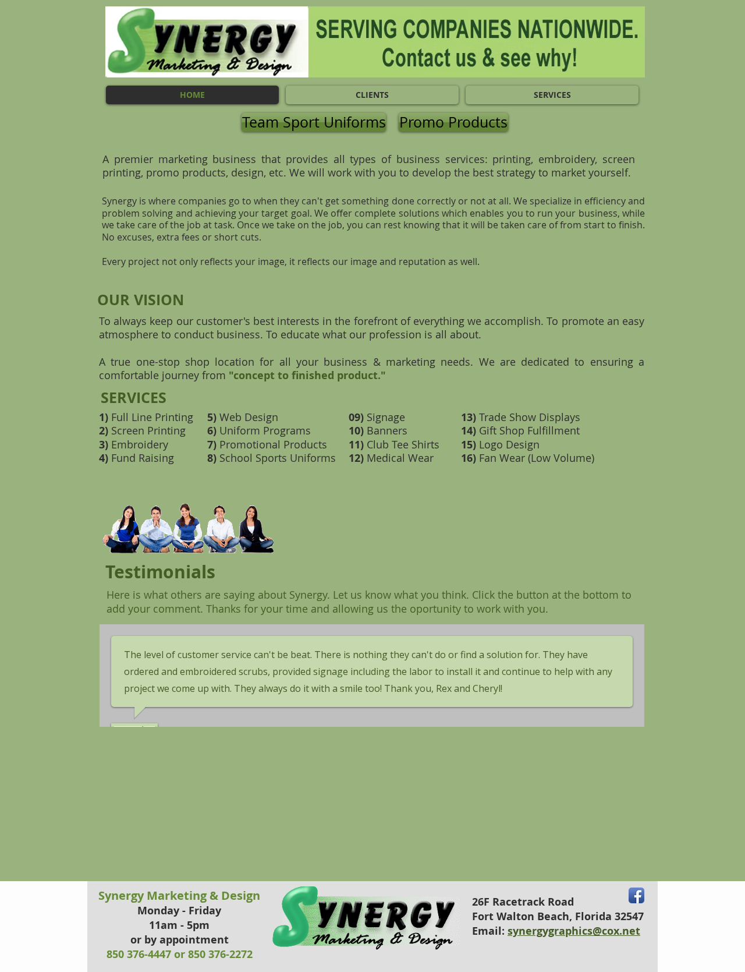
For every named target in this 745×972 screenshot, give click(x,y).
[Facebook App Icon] (636, 895)
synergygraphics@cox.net (574, 931)
